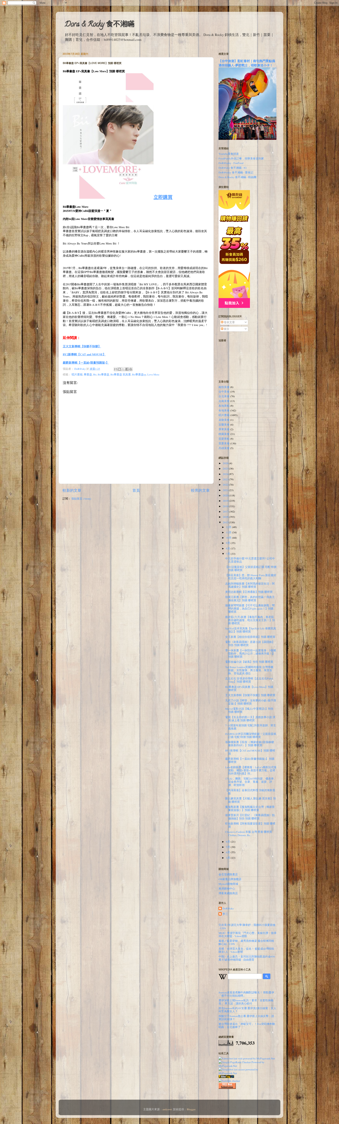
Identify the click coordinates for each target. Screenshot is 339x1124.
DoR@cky (228, 908)
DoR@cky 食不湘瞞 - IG (233, 167)
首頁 (136, 490)
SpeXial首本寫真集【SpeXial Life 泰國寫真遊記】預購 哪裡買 (250, 630)
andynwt (167, 1109)
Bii (95, 374)
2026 (226, 463)
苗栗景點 (224, 438)
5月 (228, 847)
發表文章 (229, 322)
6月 (228, 841)
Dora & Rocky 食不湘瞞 (99, 24)
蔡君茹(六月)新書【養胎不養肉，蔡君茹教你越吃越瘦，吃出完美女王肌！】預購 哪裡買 (250, 620)
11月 (229, 532)
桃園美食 (224, 434)
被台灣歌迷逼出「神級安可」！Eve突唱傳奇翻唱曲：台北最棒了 (247, 1025)
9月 (228, 543)
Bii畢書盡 (103, 374)
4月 (228, 852)
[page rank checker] (229, 1081)
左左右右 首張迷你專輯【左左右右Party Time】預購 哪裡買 (249, 680)
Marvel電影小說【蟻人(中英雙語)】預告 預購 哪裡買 (249, 710)
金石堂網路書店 (228, 874)
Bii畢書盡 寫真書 (120, 374)
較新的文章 (72, 490)
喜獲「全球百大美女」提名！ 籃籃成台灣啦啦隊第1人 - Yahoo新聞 (246, 950)
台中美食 (224, 391)
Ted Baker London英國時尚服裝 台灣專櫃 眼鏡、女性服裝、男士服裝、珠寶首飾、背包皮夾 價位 (249, 670)
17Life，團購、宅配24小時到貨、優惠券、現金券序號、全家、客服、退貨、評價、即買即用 (250, 782)
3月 (228, 857)
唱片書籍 (77, 374)
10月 (229, 537)
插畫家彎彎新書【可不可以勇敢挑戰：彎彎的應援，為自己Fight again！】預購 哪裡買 (250, 608)
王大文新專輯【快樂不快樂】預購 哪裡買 (250, 695)
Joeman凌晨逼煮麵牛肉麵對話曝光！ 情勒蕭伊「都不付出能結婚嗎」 (246, 994)
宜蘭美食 (224, 424)
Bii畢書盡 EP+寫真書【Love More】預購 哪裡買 (249, 688)
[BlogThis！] (119, 369)
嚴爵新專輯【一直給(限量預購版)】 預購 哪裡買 (249, 760)
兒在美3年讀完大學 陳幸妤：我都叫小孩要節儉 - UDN (247, 926)
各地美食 (224, 410)
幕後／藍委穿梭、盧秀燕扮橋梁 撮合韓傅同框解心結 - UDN (246, 942)
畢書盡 (88, 374)
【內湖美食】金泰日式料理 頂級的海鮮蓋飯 (250, 791)
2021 (226, 490)
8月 (228, 548)
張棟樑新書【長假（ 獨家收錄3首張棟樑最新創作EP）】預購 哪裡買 (249, 743)
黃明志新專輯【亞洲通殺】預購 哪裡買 (248, 592)
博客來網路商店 (228, 893)
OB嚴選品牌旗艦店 (230, 879)
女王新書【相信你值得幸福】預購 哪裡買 (250, 637)
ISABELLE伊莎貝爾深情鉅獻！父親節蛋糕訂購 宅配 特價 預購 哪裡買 (250, 735)
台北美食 (224, 396)
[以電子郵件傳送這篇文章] (116, 369)
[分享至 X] (123, 369)
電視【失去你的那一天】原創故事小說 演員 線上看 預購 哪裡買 (250, 718)
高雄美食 (224, 448)
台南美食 (224, 401)
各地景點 (224, 405)
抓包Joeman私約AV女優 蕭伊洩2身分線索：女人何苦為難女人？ (247, 1009)
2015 (226, 522)
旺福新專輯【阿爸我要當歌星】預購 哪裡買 (250, 825)
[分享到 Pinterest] (131, 369)
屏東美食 (224, 429)
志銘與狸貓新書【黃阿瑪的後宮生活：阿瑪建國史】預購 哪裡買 (250, 585)
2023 (226, 479)
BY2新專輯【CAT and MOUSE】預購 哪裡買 (250, 752)
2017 (226, 511)
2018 (226, 506)
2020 (226, 495)
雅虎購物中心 (227, 888)
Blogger (191, 1109)
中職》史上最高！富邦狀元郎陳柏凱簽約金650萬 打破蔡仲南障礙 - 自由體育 (247, 958)
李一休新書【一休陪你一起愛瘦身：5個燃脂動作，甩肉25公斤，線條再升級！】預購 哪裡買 (250, 653)
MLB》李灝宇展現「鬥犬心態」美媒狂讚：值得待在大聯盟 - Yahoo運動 (247, 934)
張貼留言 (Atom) (81, 498)
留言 (226, 329)
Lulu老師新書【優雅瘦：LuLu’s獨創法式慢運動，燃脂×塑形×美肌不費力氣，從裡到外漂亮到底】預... (250, 770)
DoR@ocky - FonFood (231, 163)
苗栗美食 (224, 443)
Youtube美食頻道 (229, 154)
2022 (226, 484)
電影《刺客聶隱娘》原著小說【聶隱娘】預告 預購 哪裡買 (250, 643)
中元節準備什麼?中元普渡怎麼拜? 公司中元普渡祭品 (250, 560)
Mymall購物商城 (228, 884)
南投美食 (224, 387)
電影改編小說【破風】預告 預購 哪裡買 (249, 662)
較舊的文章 (200, 490)
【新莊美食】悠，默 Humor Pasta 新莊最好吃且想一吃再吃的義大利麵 (250, 576)
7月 (228, 554)
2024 (226, 474)
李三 (225, 914)
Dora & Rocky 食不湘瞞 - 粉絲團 (237, 177)
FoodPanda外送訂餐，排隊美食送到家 (241, 158)
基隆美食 (224, 420)
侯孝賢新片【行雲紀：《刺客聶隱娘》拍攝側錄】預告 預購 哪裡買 (250, 816)
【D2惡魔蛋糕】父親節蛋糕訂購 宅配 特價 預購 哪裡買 (250, 568)
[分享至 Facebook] (127, 369)
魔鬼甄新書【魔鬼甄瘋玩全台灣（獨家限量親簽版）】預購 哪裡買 (250, 808)
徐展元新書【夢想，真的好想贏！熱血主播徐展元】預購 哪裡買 (250, 598)
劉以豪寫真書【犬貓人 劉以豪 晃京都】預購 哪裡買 (250, 800)
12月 (229, 527)
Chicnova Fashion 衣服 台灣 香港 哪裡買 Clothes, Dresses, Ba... (248, 833)
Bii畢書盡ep (139, 374)
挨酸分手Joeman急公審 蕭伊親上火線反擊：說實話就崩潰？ (246, 1017)
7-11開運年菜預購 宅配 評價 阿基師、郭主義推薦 (250, 727)
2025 (226, 468)
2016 (226, 517)
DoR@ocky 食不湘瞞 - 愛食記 (236, 172)
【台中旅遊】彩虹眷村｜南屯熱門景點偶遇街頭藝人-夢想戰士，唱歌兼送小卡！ (247, 63)
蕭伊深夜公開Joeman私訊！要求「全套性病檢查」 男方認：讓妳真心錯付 (246, 1002)
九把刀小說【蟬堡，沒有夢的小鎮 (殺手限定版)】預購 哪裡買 (250, 702)
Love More (153, 374)
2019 (226, 501)
